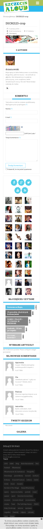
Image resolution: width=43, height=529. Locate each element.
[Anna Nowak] (18, 200)
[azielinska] (8, 209)
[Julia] (28, 228)
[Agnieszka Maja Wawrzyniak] (28, 200)
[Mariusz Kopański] (8, 264)
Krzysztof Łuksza (18, 480)
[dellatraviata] (18, 237)
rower (35, 492)
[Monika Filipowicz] (18, 255)
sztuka (6, 504)
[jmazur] (18, 228)
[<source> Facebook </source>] (14, 182)
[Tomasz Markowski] (28, 282)
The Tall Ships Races (24, 504)
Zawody (15, 512)
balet (11, 463)
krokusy (7, 480)
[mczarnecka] (8, 255)
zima (6, 516)
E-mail (9, 117)
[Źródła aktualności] (25, 190)
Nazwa (9, 109)
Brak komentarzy (15, 31)
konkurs (36, 476)
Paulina (18, 392)
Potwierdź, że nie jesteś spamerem (19, 169)
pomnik (27, 492)
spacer (6, 496)
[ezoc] (18, 218)
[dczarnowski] (28, 209)
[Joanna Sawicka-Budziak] (8, 237)
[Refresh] (22, 127)
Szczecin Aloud (18, 500)
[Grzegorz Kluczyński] (28, 218)
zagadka (7, 512)
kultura (29, 480)
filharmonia (16, 468)
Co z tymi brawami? (11, 336)
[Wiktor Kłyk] (8, 291)
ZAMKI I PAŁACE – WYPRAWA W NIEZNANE (15, 321)
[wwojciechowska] (18, 291)
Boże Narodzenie (27, 463)
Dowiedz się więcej (29, 528)
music (13, 484)
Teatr (13, 504)
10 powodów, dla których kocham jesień (17, 313)
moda (6, 484)
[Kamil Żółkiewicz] (8, 246)
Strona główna (9, 16)
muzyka (20, 484)
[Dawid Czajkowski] (18, 209)
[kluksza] (28, 237)
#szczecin (9, 425)
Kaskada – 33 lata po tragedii (14, 329)
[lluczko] (18, 246)
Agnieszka (19, 362)
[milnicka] (28, 255)
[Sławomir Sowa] (18, 282)
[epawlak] (8, 218)
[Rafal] (8, 282)
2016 (5, 463)
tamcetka (19, 406)
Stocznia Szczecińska (25, 496)
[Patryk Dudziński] (28, 273)
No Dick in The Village (11, 488)
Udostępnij (13, 33)
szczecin (7, 500)
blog (17, 463)
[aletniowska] (8, 200)
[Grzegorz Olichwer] (8, 228)
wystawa (28, 508)
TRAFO (36, 504)
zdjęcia (23, 512)
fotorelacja (8, 476)
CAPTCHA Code (29, 133)
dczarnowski (12, 69)
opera (6, 492)
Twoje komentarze (13, 138)
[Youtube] (17, 190)
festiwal (7, 468)
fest (37, 463)
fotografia (30, 472)
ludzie (36, 480)
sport (13, 496)
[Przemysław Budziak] (8, 273)
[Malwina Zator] (28, 264)
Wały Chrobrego (9, 508)
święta (12, 516)
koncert (28, 476)
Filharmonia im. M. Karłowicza (14, 472)
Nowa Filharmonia (27, 488)
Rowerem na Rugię (14, 307)
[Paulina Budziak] (18, 273)
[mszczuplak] (18, 264)
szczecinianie (30, 500)
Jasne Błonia (18, 476)
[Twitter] (28, 182)
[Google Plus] (21, 182)
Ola (16, 377)
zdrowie (31, 512)
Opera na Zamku (17, 492)
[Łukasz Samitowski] (28, 246)
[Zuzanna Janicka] (28, 291)
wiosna (20, 508)
